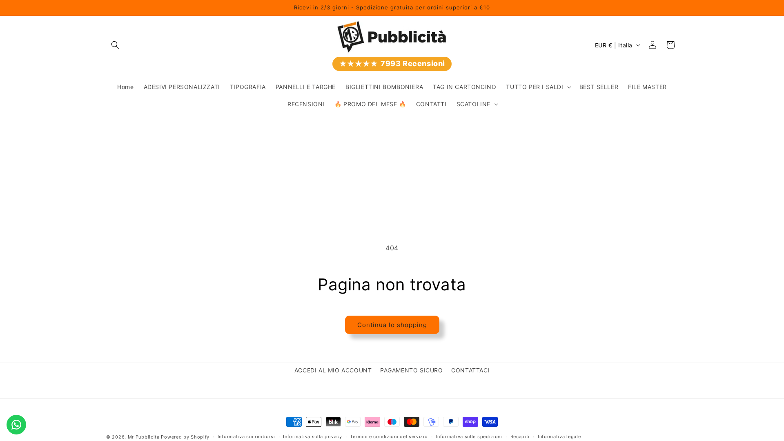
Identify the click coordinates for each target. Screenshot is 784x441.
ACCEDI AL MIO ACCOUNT (333, 370)
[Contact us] (16, 424)
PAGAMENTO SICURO (411, 370)
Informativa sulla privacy (312, 436)
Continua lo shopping (392, 325)
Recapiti (520, 436)
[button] (115, 45)
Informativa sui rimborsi (246, 436)
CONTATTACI (470, 370)
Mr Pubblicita (144, 437)
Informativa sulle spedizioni (469, 436)
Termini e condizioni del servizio (389, 436)
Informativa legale (559, 436)
